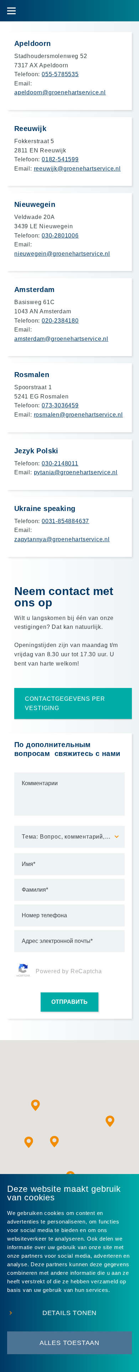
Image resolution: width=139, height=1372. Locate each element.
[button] (110, 1121)
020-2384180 (60, 321)
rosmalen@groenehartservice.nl (78, 415)
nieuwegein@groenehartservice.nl (62, 254)
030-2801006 (60, 236)
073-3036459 (60, 405)
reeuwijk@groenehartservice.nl (77, 169)
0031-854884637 (65, 521)
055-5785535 (60, 74)
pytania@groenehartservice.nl (76, 472)
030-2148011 (60, 463)
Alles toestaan (69, 1342)
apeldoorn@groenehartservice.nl (60, 92)
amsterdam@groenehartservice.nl (61, 339)
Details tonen (69, 1312)
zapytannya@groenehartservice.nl (62, 539)
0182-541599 (60, 159)
